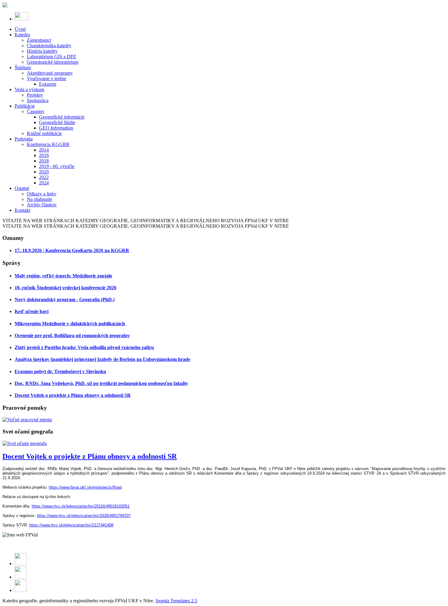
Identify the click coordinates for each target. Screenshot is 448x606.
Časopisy (35, 111)
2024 (44, 182)
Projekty (35, 95)
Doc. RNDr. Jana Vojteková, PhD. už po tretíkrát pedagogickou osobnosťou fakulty (101, 383)
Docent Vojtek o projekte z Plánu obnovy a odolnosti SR (73, 395)
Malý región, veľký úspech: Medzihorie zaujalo (63, 275)
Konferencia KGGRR (48, 144)
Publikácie (25, 106)
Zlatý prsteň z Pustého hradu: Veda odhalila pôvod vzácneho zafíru (84, 347)
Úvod (20, 29)
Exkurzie (47, 84)
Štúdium (23, 67)
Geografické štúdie (57, 122)
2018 (44, 160)
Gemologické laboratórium (52, 62)
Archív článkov (42, 204)
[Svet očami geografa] (24, 443)
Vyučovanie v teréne (46, 78)
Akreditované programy (50, 73)
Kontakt (22, 210)
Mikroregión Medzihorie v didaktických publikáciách (70, 323)
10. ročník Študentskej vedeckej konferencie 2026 (65, 287)
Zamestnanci (39, 40)
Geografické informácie (61, 116)
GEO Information (56, 127)
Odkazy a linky (41, 193)
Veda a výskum (29, 89)
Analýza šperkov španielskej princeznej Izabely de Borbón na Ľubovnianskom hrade (102, 359)
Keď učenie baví (31, 311)
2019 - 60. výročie (56, 166)
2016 (44, 155)
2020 (44, 171)
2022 (44, 177)
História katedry (42, 51)
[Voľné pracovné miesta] (27, 419)
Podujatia (24, 138)
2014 (44, 149)
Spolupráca (37, 100)
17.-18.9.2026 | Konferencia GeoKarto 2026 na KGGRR (72, 250)
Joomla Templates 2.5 (176, 600)
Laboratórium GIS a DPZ (51, 56)
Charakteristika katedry (49, 45)
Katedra (22, 34)
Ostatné (22, 188)
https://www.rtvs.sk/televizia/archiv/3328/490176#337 (84, 515)
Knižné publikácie (44, 133)
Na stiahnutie (39, 199)
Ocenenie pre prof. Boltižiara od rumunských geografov (72, 335)
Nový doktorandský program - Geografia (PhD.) (65, 299)
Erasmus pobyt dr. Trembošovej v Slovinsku (60, 371)
